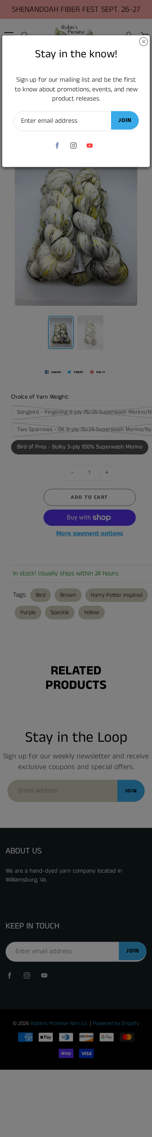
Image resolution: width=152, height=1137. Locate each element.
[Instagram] (73, 145)
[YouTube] (89, 145)
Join (124, 120)
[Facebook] (57, 145)
